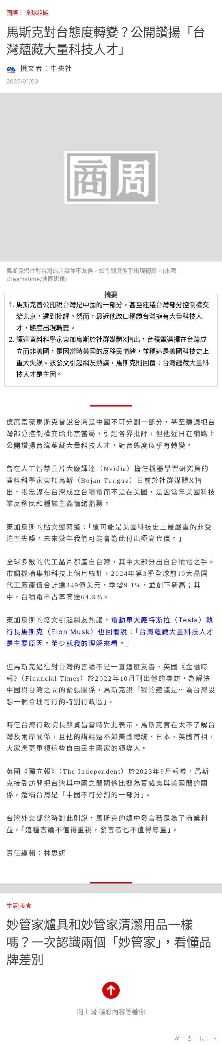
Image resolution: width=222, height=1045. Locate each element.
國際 (12, 12)
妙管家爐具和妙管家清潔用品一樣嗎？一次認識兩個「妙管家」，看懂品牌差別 (108, 942)
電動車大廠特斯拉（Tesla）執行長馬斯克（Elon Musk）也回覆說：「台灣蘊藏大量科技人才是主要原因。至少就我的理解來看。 (110, 631)
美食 (26, 905)
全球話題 (37, 12)
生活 (12, 905)
